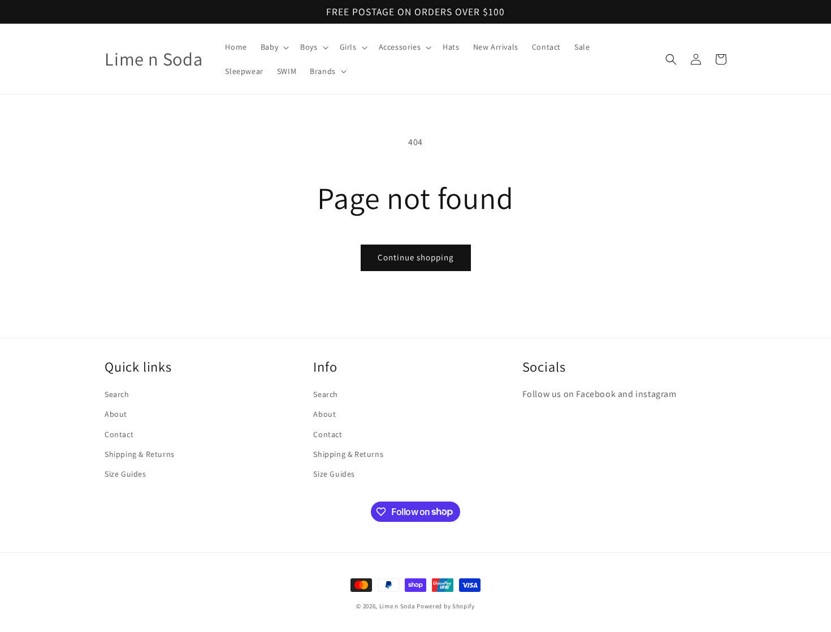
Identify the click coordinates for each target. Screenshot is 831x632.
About (116, 414)
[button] (273, 47)
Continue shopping (416, 257)
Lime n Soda (398, 606)
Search (117, 395)
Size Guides (125, 474)
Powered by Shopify (446, 606)
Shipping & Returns (140, 454)
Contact (119, 434)
